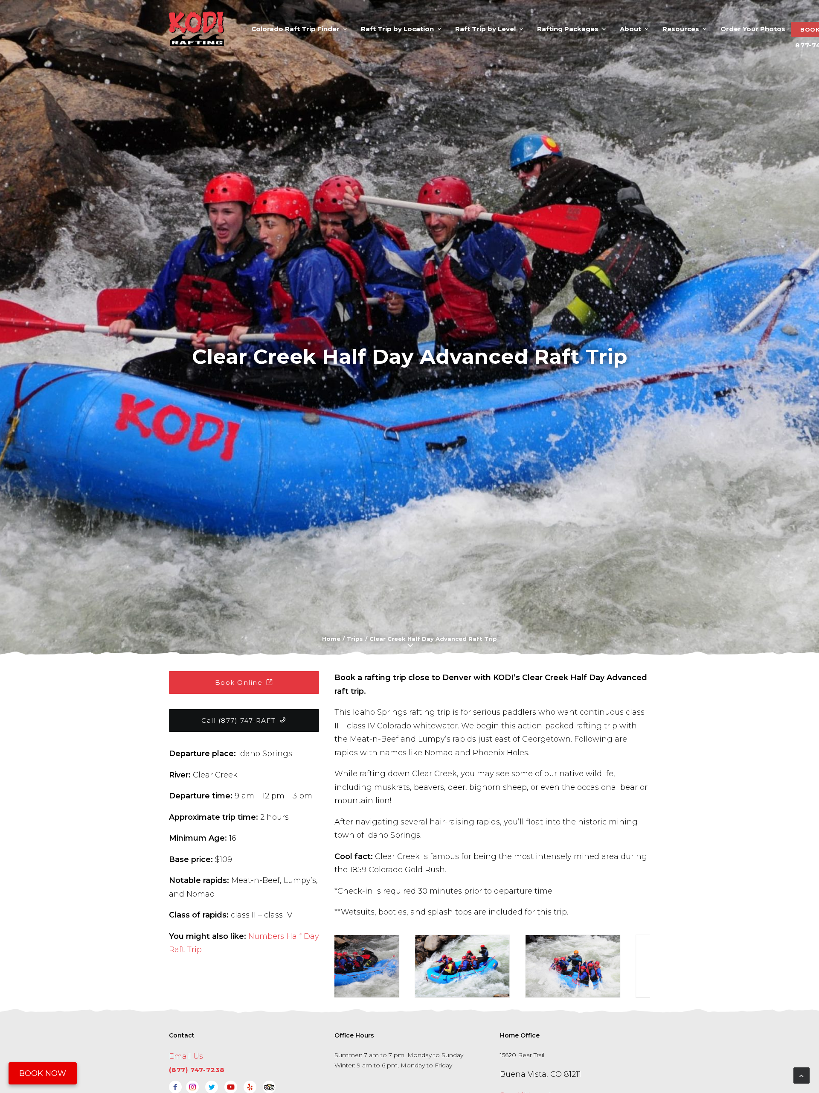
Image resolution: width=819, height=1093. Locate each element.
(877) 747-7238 (197, 1070)
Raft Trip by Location (397, 29)
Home (331, 638)
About (630, 29)
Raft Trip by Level (485, 29)
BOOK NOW (42, 1073)
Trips (355, 638)
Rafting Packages (567, 29)
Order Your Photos (752, 29)
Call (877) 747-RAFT (238, 720)
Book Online (239, 682)
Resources (680, 29)
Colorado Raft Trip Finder (295, 29)
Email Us (186, 1056)
